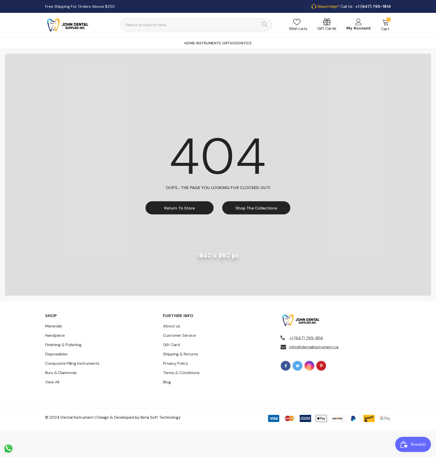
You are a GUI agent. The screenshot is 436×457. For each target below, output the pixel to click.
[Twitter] (297, 366)
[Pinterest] (321, 366)
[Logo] (68, 25)
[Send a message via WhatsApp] (8, 448)
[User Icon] (358, 22)
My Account (358, 28)
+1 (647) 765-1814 (306, 338)
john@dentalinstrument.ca (313, 347)
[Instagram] (309, 366)
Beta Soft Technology (161, 417)
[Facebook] (286, 366)
